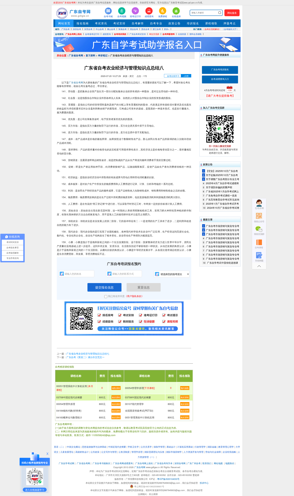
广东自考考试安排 (137, 34)
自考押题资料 (168, 34)
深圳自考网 (179, 463)
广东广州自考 (194, 463)
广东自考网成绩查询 (123, 463)
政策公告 (174, 23)
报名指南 (83, 23)
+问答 (186, 75)
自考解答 (138, 23)
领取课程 (116, 388)
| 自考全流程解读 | (212, 29)
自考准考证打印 (92, 34)
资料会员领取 (195, 34)
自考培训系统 (120, 34)
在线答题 (182, 34)
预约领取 (185, 388)
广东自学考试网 (66, 463)
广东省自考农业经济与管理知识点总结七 (87, 353)
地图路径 (230, 463)
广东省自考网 (76, 55)
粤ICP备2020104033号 (168, 479)
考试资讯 (101, 23)
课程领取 (211, 23)
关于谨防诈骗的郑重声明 (217, 187)
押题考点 (230, 23)
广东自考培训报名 (220, 69)
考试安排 (119, 23)
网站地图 (218, 463)
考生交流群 (154, 34)
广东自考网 (139, 467)
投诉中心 (204, 482)
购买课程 (116, 397)
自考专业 (156, 23)
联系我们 (206, 463)
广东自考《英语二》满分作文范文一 (85, 357)
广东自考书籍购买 (101, 463)
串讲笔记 (103, 55)
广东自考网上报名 (74, 34)
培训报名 (193, 23)
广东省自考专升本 (164, 463)
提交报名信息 (104, 287)
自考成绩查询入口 (220, 79)
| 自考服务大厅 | (230, 29)
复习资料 (90, 55)
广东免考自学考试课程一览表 (220, 195)
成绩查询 (107, 34)
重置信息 (143, 287)
